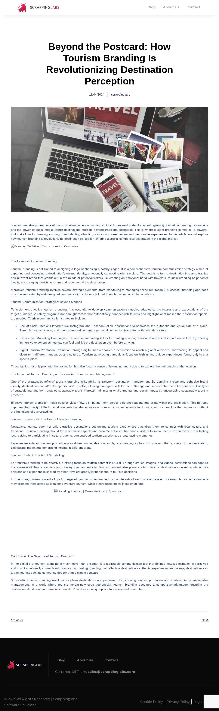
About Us (171, 7)
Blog (152, 7)
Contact (193, 7)
